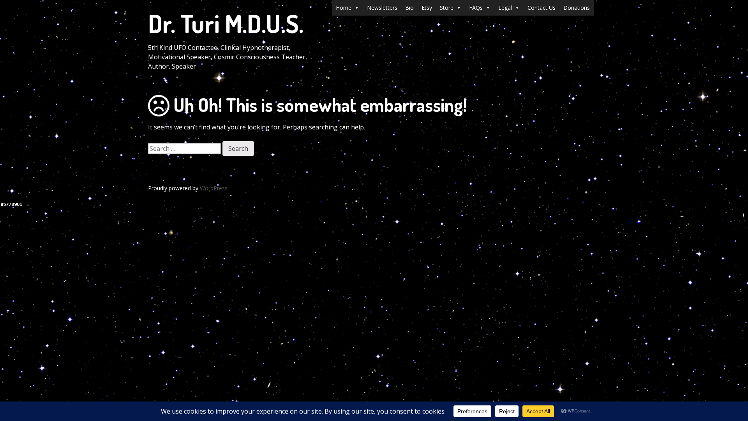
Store (446, 7)
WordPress (214, 188)
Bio (409, 7)
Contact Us (541, 7)
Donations (576, 7)
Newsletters (382, 7)
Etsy (427, 7)
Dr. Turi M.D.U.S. (225, 23)
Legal (505, 7)
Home (343, 7)
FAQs (476, 7)
